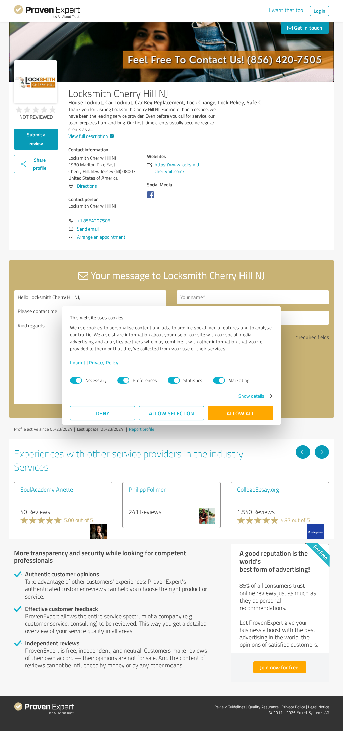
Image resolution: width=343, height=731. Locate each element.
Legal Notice (318, 707)
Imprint (78, 362)
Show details (251, 396)
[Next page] (322, 452)
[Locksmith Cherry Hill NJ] (35, 81)
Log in (319, 11)
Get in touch (307, 27)
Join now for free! (280, 667)
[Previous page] (303, 452)
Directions (87, 186)
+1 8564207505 (93, 220)
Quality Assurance (263, 707)
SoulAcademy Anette (46, 489)
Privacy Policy (103, 362)
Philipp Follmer (147, 489)
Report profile (141, 429)
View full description (88, 136)
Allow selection (171, 413)
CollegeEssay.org (258, 489)
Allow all (240, 413)
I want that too (286, 10)
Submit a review (36, 139)
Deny (102, 413)
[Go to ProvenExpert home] (47, 12)
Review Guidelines (229, 707)
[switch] (123, 380)
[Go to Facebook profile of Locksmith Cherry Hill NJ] (152, 198)
